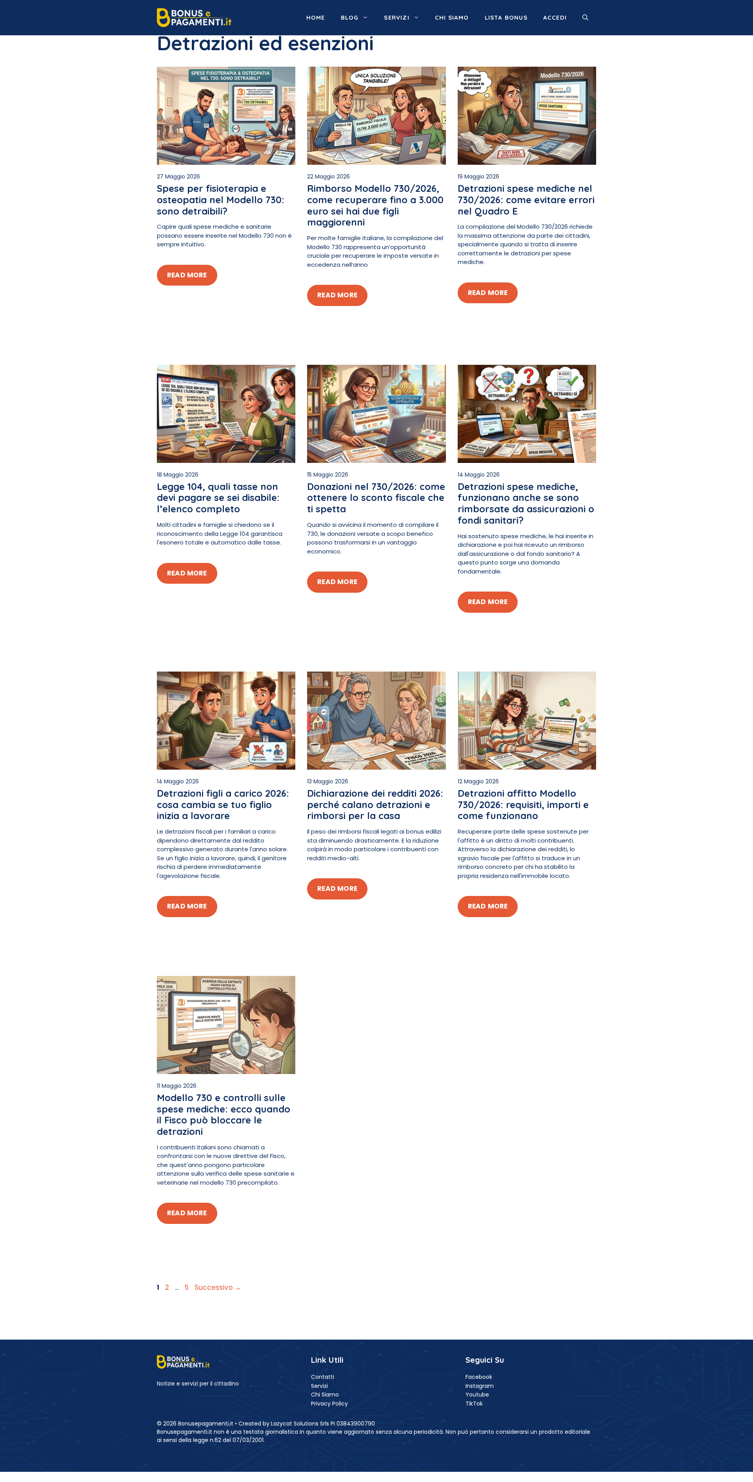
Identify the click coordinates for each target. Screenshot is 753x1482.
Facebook (479, 1377)
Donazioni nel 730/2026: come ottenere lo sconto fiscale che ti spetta (376, 498)
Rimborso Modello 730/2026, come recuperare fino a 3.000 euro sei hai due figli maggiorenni (375, 205)
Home (315, 17)
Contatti (322, 1377)
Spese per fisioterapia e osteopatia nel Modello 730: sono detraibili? (220, 199)
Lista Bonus (506, 17)
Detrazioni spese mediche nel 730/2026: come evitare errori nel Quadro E (526, 199)
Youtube (477, 1394)
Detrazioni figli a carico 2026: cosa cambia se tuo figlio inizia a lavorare (223, 804)
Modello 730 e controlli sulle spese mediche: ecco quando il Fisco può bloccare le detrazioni (223, 1114)
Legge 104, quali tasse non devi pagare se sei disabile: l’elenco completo (218, 498)
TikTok (474, 1403)
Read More (187, 275)
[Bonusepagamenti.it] (194, 17)
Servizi (396, 17)
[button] (585, 17)
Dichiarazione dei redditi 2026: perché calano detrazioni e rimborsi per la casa (375, 804)
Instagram (480, 1386)
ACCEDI (555, 17)
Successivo (218, 1287)
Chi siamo (452, 17)
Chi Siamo (325, 1394)
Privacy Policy (329, 1403)
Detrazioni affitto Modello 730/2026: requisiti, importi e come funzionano (523, 804)
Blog (350, 17)
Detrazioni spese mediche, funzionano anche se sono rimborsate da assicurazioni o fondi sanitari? (526, 503)
